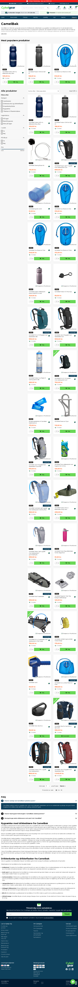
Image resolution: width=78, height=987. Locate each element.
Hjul (54, 17)
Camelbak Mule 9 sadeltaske (36, 596)
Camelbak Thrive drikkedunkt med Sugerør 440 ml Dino (64, 465)
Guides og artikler (4, 927)
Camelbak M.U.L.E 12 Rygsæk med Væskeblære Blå (38, 335)
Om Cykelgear (37, 923)
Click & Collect (5, 954)
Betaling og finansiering (4, 946)
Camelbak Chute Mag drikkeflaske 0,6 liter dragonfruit (64, 551)
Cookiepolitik (70, 933)
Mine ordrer (4, 930)
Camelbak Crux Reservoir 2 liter (62, 71)
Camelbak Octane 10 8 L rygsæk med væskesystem (37, 770)
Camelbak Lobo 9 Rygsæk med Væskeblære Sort (63, 335)
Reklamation (5, 943)
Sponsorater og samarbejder (38, 934)
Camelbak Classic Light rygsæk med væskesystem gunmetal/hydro (37, 553)
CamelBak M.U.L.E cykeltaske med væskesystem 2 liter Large (38, 640)
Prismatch (4, 949)
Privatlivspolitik (70, 931)
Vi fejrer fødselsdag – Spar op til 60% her (40, 1)
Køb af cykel (4, 956)
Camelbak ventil (33, 682)
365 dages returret (4, 937)
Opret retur (4, 941)
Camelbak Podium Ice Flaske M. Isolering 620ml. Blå (37, 378)
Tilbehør (25, 17)
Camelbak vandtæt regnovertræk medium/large (63, 639)
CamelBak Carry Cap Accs (36, 726)
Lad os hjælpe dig (6, 923)
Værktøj (35, 17)
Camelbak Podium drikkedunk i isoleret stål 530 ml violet (37, 292)
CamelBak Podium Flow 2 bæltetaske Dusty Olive (61, 508)
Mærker (63, 17)
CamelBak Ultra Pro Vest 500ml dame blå (63, 727)
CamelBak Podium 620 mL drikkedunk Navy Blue (9, 72)
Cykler (3, 17)
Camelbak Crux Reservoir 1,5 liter (63, 250)
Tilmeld (67, 914)
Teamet (35, 931)
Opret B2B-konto (71, 935)
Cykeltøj (45, 17)
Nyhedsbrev (37, 937)
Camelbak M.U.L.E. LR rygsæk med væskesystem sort (63, 379)
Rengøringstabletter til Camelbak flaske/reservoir (38, 422)
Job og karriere (38, 926)
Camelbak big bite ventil (35, 209)
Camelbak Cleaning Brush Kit (36, 165)
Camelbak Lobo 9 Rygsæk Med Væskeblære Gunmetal (37, 465)
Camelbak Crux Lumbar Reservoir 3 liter (63, 683)
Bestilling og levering (5, 933)
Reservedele (13, 17)
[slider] (1, 149)
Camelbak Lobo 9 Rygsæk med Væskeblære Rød (63, 770)
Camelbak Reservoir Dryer (62, 421)
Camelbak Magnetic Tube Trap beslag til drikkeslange (63, 596)
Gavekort (4, 952)
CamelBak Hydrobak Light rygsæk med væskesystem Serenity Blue (38, 508)
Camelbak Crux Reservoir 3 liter (37, 250)
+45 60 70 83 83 (4, 982)
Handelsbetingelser (71, 926)
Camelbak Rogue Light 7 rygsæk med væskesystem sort (63, 166)
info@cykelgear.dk (4, 983)
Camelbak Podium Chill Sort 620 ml (37, 72)
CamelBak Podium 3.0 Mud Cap (63, 291)
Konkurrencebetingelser (71, 928)
